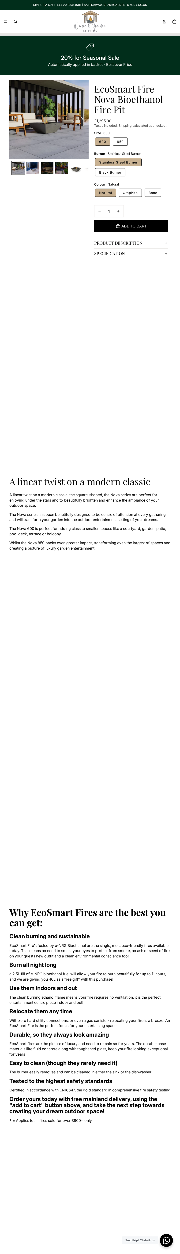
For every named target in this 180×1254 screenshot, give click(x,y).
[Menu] (5, 21)
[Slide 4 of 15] (61, 168)
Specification (109, 253)
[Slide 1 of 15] (18, 168)
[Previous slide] (14, 119)
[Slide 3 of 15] (47, 168)
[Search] (15, 21)
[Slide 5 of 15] (76, 168)
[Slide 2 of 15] (32, 168)
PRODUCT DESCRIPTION (118, 243)
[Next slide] (83, 119)
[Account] (164, 21)
